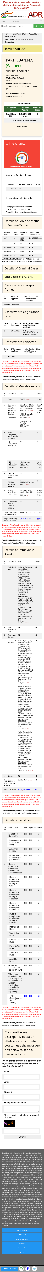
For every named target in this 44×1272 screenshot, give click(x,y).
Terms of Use (22, 1248)
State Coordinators (22, 1239)
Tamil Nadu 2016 (19, 34)
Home (4, 21)
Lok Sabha (15, 21)
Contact (22, 1243)
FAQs (22, 1252)
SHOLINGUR (10, 36)
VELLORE (32, 34)
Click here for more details (24, 120)
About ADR (22, 1235)
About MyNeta (22, 1230)
